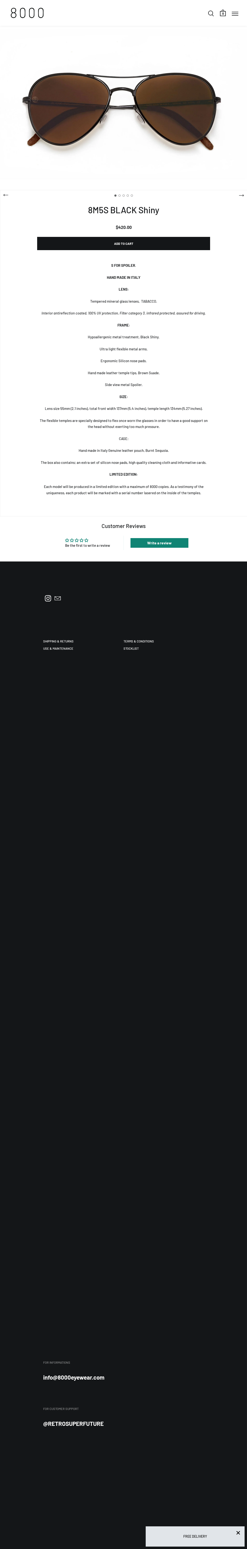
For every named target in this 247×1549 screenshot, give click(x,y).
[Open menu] (235, 13)
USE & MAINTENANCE (58, 648)
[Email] (58, 598)
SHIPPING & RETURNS (58, 641)
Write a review (159, 543)
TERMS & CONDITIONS (139, 641)
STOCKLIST (131, 648)
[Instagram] (48, 598)
